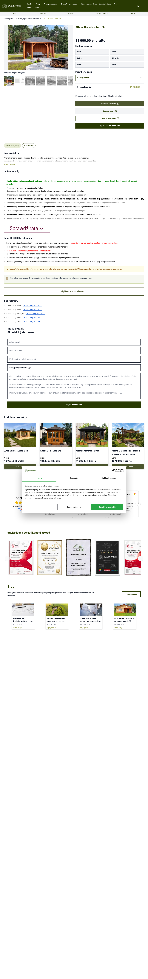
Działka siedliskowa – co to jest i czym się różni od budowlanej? (56, 621)
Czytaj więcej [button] (50, 514)
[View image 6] (62, 80)
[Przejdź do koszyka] (143, 5)
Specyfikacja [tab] (29, 145)
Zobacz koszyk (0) (110, 111)
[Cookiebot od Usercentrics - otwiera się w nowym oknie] (113, 470)
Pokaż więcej (131, 594)
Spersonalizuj (72, 507)
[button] (138, 504)
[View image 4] (40, 80)
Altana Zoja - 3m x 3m (50, 451)
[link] (20, 446)
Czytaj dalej (17, 628)
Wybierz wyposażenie (72, 291)
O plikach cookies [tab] (108, 478)
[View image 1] (9, 81)
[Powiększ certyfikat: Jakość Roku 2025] (21, 557)
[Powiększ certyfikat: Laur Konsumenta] (49, 557)
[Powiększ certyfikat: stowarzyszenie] (78, 557)
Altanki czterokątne (116, 96)
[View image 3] (30, 80)
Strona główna (9, 19)
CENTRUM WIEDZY (101, 14)
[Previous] (8, 47)
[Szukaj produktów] (138, 5)
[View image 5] (51, 80)
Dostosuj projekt (20, 466)
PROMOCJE (41, 14)
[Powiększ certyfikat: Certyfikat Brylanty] (107, 557)
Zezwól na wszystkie (107, 507)
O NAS (13, 14)
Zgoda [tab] (39, 478)
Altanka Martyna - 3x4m (87, 451)
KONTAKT (133, 14)
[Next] (68, 47)
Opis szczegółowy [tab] (12, 145)
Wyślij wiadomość (74, 405)
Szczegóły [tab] (74, 478)
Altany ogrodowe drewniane (28, 19)
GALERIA (70, 14)
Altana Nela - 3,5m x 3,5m (16, 451)
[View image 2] (19, 80)
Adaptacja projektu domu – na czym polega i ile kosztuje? (90, 621)
